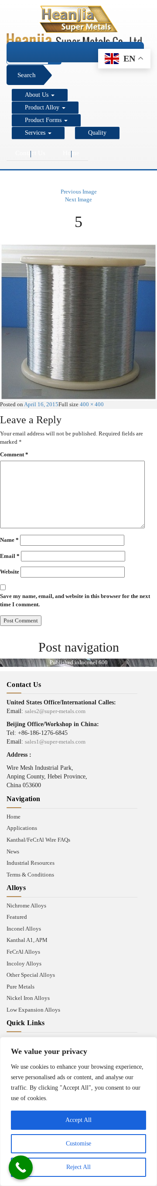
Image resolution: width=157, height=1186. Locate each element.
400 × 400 (92, 404)
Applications (22, 828)
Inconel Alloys (24, 928)
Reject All (78, 1167)
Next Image (78, 199)
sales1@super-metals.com (55, 741)
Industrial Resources (31, 863)
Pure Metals (20, 986)
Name (9, 540)
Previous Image (79, 191)
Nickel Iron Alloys (28, 998)
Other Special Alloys (31, 975)
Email (10, 556)
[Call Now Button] (21, 1167)
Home (71, 153)
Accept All (78, 1120)
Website (9, 571)
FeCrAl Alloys (23, 951)
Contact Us (30, 153)
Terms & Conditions (30, 874)
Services (36, 132)
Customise (78, 1143)
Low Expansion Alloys (33, 1009)
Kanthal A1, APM (27, 940)
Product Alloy (43, 107)
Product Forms (44, 120)
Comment (14, 454)
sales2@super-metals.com (55, 711)
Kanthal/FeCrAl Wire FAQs (38, 839)
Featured (17, 917)
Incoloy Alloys (24, 963)
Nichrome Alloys (26, 905)
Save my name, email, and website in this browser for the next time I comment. (75, 600)
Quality (97, 132)
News (13, 851)
